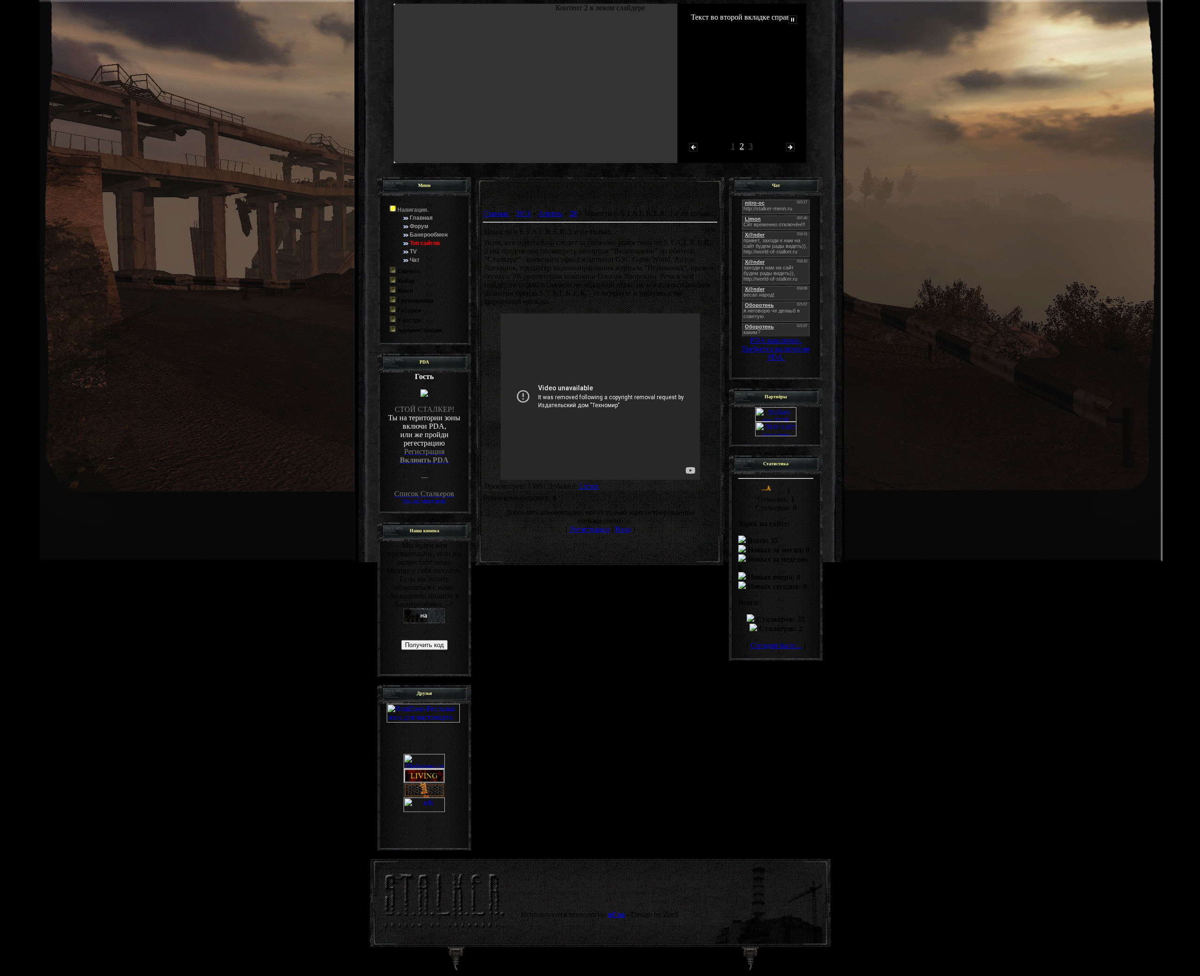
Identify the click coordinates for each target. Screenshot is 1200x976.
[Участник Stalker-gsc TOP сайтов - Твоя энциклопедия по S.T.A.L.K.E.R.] (775, 419)
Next (790, 147)
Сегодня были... (776, 645)
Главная (496, 213)
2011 (523, 213)
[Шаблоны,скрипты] (424, 733)
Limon (589, 486)
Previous (693, 147)
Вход (623, 529)
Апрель (550, 213)
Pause (792, 19)
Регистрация (590, 529)
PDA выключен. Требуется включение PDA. (776, 348)
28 (573, 213)
